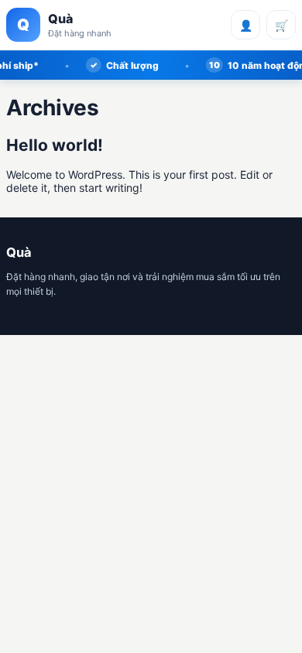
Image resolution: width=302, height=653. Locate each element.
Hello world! (54, 145)
